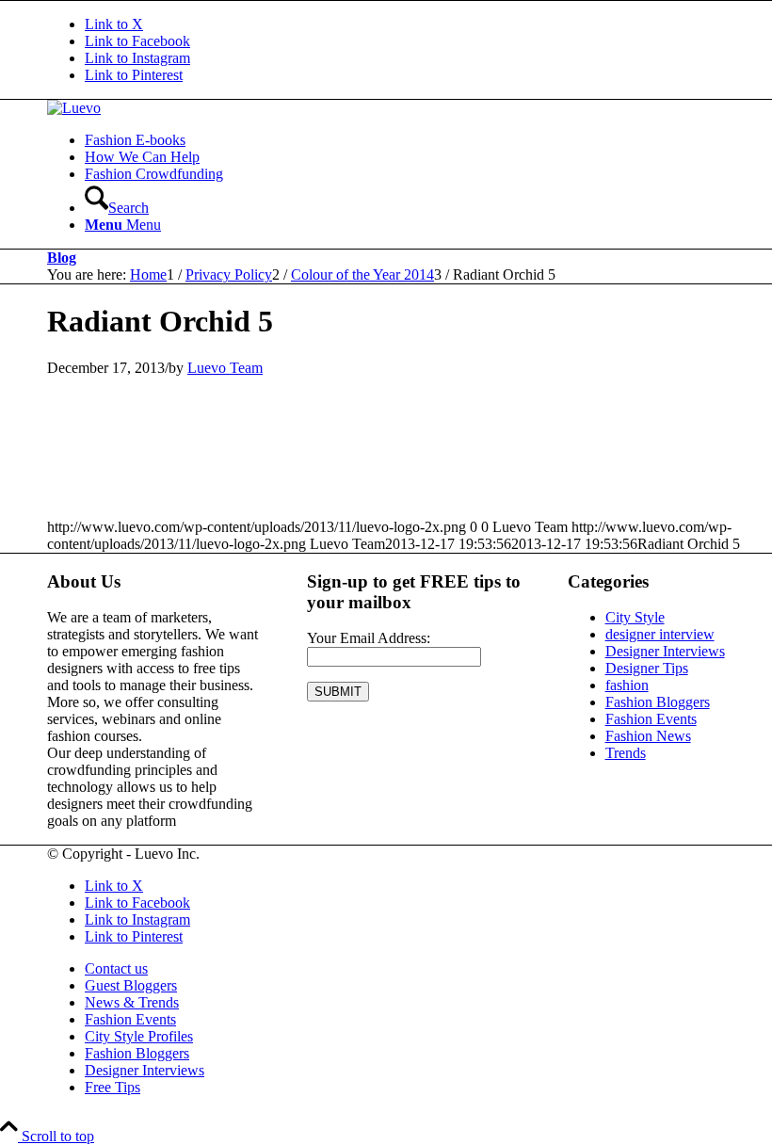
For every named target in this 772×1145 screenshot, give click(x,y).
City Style (635, 617)
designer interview (660, 634)
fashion (627, 685)
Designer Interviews (665, 651)
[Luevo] (74, 108)
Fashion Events (651, 719)
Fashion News (648, 736)
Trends (625, 753)
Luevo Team (225, 368)
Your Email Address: (368, 638)
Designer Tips (646, 668)
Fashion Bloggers (657, 702)
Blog (61, 258)
